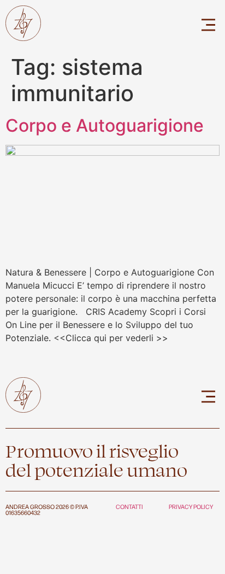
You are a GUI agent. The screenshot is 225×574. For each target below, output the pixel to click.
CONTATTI (129, 506)
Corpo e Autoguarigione (104, 125)
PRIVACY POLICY (191, 506)
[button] (209, 25)
